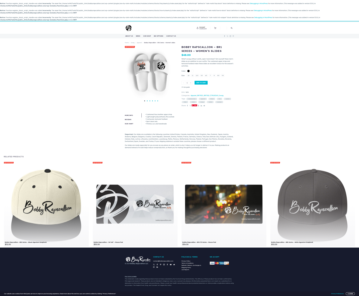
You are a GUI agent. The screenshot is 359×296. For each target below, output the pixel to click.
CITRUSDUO (214, 95)
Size (182, 75)
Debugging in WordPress (259, 3)
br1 (220, 99)
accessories (192, 99)
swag (202, 102)
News (138, 36)
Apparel (139, 42)
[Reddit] (204, 105)
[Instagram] (230, 36)
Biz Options (158, 36)
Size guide (186, 87)
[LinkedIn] (201, 105)
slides (193, 102)
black (212, 99)
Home (127, 42)
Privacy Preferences (337, 294)
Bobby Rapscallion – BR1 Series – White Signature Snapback (292, 242)
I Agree (350, 294)
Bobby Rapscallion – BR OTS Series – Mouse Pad (199, 242)
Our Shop (147, 36)
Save (195, 105)
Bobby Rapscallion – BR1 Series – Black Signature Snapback (26, 242)
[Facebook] (224, 36)
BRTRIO (200, 95)
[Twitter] (227, 36)
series (227, 99)
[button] (144, 101)
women (219, 102)
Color (183, 71)
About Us (129, 36)
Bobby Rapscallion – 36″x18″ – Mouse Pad (108, 242)
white (210, 102)
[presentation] (127, 72)
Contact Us (171, 36)
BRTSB (206, 95)
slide (185, 102)
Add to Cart (201, 83)
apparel (203, 99)
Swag (132, 42)
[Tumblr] (198, 105)
